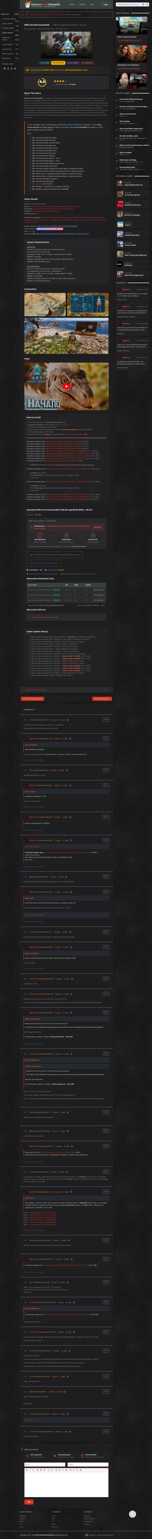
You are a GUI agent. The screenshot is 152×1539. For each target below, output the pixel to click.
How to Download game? (35, 915)
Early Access (74, 206)
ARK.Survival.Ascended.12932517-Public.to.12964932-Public (67, 451)
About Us (87, 1516)
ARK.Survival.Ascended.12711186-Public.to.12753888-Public (67, 469)
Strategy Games (10, 28)
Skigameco (32, 29)
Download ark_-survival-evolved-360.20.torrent (56, 554)
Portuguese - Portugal (48, 220)
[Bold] (26, 1470)
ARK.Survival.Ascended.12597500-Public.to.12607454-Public (67, 494)
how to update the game (75, 434)
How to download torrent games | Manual (43, 574)
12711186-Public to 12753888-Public (42, 1222)
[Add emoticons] (56, 1470)
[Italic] (30, 1470)
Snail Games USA (52, 211)
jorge (31, 1282)
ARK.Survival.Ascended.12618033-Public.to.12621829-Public (67, 482)
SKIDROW (23, 1516)
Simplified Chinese (71, 220)
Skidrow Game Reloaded (38, 15)
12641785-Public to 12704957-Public (42, 1217)
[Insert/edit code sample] (74, 1470)
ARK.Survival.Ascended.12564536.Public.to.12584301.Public (67, 499)
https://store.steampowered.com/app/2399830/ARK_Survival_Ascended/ (62, 234)
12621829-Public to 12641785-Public (42, 1215)
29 (67, 29)
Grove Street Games (53, 209)
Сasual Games (10, 44)
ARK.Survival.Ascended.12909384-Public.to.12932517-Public (67, 453)
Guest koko (33, 994)
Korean (101, 217)
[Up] (132, 1514)
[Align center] (41, 1470)
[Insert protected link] (66, 1470)
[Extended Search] (143, 4)
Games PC (10, 14)
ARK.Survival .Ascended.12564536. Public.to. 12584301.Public (66, 852)
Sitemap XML (88, 1521)
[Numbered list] (52, 1470)
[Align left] (37, 1470)
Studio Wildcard (39, 209)
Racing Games (10, 54)
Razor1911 (55, 1527)
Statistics (87, 1524)
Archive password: (33, 846)
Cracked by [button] (56, 1512)
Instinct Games (67, 209)
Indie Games (10, 49)
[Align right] (44, 1470)
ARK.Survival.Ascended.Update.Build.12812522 (62, 446)
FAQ (91, 4)
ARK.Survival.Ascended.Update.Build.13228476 (62, 441)
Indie (46, 206)
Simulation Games (10, 19)
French (50, 217)
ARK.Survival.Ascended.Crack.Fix (55, 461)
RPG (67, 206)
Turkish (34, 222)
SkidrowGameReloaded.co (45, 1535)
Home (72, 4)
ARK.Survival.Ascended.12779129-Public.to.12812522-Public (67, 456)
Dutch (87, 217)
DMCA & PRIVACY (89, 1519)
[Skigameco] (25, 738)
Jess (30, 1172)
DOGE (54, 1524)
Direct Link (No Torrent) (45, 563)
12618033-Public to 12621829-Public (42, 1212)
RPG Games (10, 58)
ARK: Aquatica (37, 184)
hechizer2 (32, 932)
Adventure (40, 206)
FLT (21, 1524)
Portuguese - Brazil (31, 220)
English (44, 217)
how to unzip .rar (62, 425)
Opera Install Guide (80, 546)
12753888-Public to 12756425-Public (42, 1224)
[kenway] (25, 1239)
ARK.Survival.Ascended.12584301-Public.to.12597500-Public (67, 497)
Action (32, 206)
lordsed (31, 720)
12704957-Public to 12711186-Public (42, 1220)
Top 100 (82, 4)
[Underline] (33, 1470)
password (29, 1420)
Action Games (10, 33)
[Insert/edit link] (59, 1470)
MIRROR (72, 461)
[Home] (23, 14)
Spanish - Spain (72, 217)
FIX (30, 801)
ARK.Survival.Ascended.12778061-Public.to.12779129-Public (67, 458)
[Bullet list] (48, 1470)
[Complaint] (68, 720)
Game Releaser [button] (26, 1512)
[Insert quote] (70, 1470)
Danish (82, 217)
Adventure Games (10, 38)
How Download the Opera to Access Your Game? (79, 574)
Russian (60, 220)
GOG (21, 1527)
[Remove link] (63, 1470)
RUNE (22, 1521)
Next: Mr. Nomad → (102, 699)
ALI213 (54, 1516)
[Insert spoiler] (77, 1470)
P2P (53, 1521)
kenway (32, 1240)
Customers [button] (88, 1512)
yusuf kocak (33, 979)
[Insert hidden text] (80, 1470)
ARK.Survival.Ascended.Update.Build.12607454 (62, 449)
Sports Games (10, 24)
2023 (37, 213)
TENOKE (22, 1519)
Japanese (94, 217)
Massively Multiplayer (57, 206)
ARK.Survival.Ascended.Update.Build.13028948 (62, 444)
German (63, 217)
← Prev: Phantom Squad (32, 699)
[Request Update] (105, 690)
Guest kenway (34, 1302)
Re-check (97, 527)
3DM (53, 1519)
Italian (56, 217)
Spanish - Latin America (88, 220)
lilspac (31, 770)
